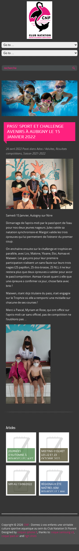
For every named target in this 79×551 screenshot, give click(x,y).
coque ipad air (10, 536)
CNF (26, 525)
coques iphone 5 (27, 532)
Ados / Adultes (45, 149)
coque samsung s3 (62, 532)
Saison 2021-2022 (34, 153)
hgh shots (31, 536)
